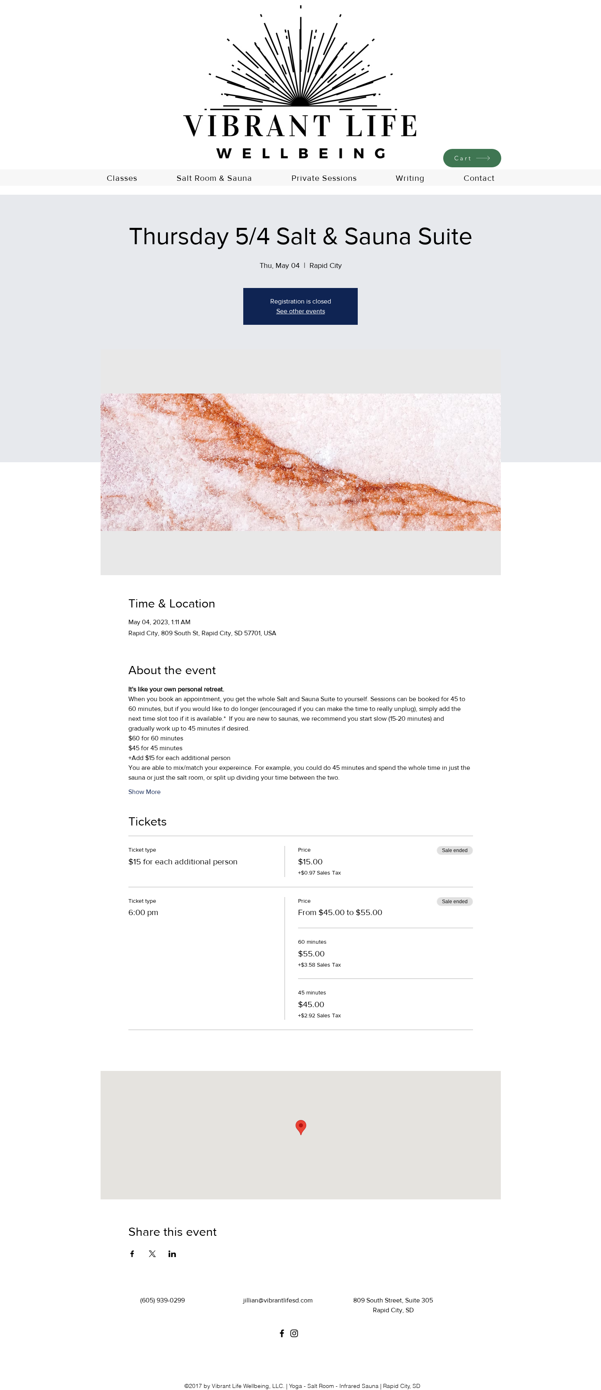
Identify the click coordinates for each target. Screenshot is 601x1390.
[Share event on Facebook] (132, 1254)
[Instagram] (294, 1333)
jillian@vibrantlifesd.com (278, 1300)
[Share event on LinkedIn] (172, 1254)
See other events (300, 311)
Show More (144, 791)
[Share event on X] (152, 1254)
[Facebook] (282, 1333)
